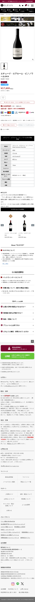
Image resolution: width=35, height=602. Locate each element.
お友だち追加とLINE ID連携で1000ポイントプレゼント (21, 356)
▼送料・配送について (12, 406)
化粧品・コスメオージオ (7, 529)
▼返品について (11, 443)
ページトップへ (32, 341)
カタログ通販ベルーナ (7, 527)
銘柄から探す (10, 10)
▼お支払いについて (11, 386)
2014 (14, 150)
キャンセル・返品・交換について (9, 504)
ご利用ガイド (9, 494)
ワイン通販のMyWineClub (8, 521)
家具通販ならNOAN (19, 527)
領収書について (25, 499)
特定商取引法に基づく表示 (8, 592)
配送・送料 (4, 391)
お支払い (4, 377)
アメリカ (8, 14)
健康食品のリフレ (25, 537)
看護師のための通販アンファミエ (10, 535)
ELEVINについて (13, 589)
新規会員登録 (9, 477)
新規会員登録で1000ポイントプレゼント (19, 348)
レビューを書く (5, 129)
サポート (4, 488)
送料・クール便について (28, 120)
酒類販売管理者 (6, 567)
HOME (2, 14)
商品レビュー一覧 (26, 482)
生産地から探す (5, 10)
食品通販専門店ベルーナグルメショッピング (13, 524)
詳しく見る (5, 263)
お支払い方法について (5, 120)
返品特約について (17, 120)
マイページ (4, 471)
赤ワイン (15, 159)
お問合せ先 (4, 449)
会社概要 (4, 543)
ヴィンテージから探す (24, 10)
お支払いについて (9, 499)
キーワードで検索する (31, 10)
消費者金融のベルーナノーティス (10, 537)
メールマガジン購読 (9, 482)
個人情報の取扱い (24, 592)
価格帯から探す (17, 10)
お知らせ (9, 510)
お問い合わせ (24, 589)
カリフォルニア (16, 14)
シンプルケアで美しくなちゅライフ (10, 532)
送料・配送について (26, 494)
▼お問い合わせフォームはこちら (10, 466)
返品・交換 (4, 420)
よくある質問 (26, 504)
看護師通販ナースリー (28, 532)
